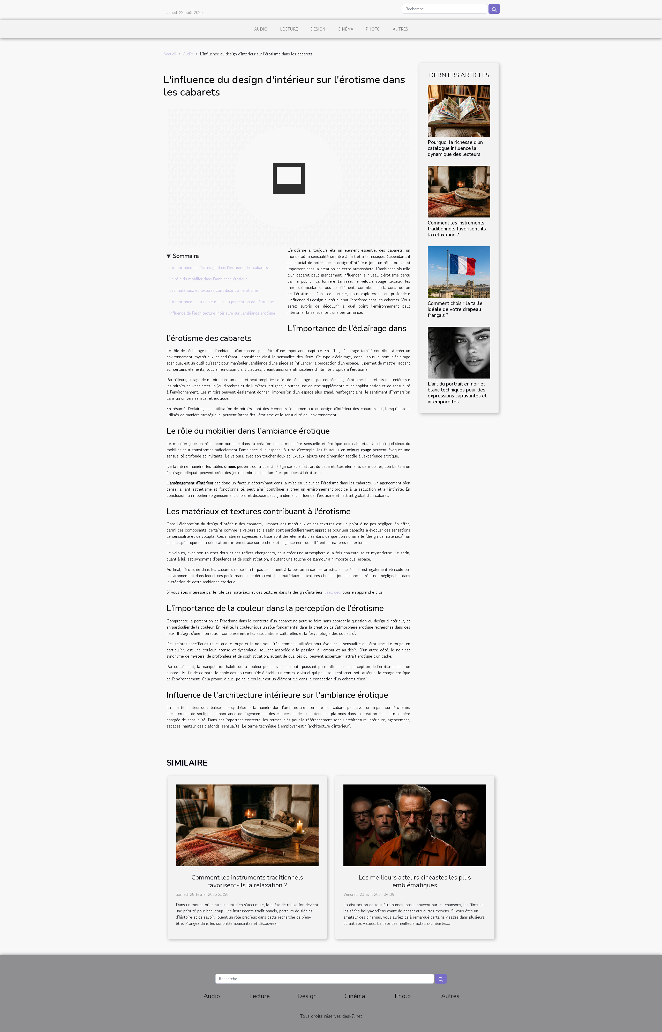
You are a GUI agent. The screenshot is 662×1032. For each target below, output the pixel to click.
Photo (373, 29)
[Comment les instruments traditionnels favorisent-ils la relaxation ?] (459, 191)
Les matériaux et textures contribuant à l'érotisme (213, 290)
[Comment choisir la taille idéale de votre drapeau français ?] (459, 271)
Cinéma (345, 29)
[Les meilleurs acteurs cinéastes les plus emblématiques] (414, 825)
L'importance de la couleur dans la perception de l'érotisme (221, 302)
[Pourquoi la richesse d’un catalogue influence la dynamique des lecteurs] (459, 110)
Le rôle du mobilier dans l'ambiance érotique (208, 279)
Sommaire (186, 255)
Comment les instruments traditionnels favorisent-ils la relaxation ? (457, 229)
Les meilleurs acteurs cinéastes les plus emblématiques (415, 881)
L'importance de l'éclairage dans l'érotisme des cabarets (218, 267)
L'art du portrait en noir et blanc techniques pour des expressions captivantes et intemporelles (457, 393)
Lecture (289, 29)
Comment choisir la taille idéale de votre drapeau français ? (455, 309)
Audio (261, 29)
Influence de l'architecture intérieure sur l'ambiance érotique (222, 313)
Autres (400, 29)
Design (317, 29)
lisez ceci (333, 592)
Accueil (169, 54)
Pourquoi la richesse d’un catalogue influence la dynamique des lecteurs (455, 148)
